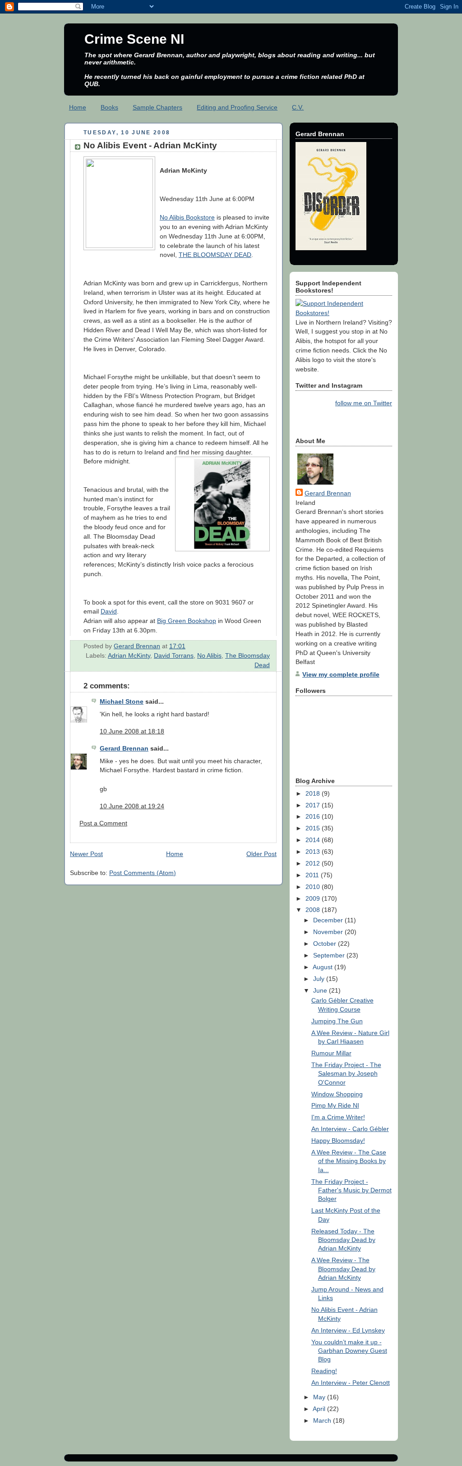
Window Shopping (337, 1094)
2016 (313, 816)
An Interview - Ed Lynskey (348, 1330)
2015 (313, 828)
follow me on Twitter (363, 403)
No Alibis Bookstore (187, 217)
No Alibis (209, 655)
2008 (313, 909)
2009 (313, 898)
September (329, 955)
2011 (313, 875)
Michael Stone (121, 701)
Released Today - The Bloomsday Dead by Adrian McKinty (343, 1240)
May (320, 1397)
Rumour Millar (331, 1053)
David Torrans (174, 655)
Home (77, 107)
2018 (313, 793)
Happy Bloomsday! (338, 1140)
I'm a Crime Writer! (338, 1117)
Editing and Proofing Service (237, 107)
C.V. (298, 107)
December (329, 920)
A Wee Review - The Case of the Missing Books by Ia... (348, 1161)
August (323, 967)
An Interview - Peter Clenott (350, 1382)
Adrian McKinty (129, 655)
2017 (313, 805)
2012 (313, 863)
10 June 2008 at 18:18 (132, 731)
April (320, 1408)
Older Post (261, 853)
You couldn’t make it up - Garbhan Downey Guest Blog (349, 1350)
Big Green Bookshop (186, 620)
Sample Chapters (157, 107)
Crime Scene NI (134, 39)
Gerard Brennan (124, 748)
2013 (313, 851)
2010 (313, 886)
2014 (313, 839)
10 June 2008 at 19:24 (132, 806)
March (323, 1420)
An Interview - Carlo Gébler (350, 1128)
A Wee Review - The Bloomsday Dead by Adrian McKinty (343, 1268)
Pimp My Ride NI (335, 1105)
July (319, 978)
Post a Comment (103, 823)
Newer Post (86, 853)
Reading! (324, 1370)
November (329, 931)
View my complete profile (340, 674)
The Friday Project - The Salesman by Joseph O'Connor (346, 1073)
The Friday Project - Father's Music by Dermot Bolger (351, 1190)
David (109, 611)
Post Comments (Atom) (142, 872)
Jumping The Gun (337, 1021)
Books (109, 107)
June (321, 990)
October (325, 943)
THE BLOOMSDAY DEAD (215, 254)
